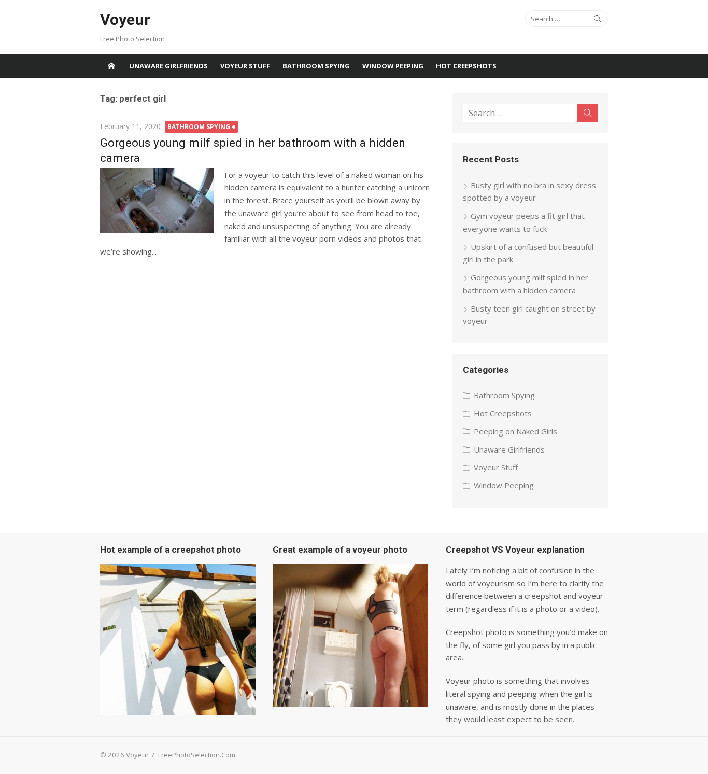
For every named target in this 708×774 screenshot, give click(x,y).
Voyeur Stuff (245, 66)
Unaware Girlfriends (168, 66)
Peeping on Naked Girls (515, 431)
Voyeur (125, 19)
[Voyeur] (111, 66)
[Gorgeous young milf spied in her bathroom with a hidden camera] (157, 200)
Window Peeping (392, 66)
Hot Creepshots (466, 66)
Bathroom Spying (316, 66)
